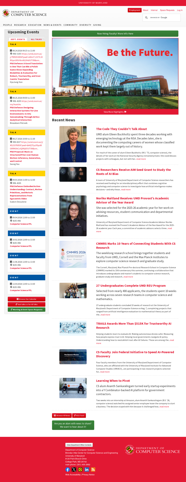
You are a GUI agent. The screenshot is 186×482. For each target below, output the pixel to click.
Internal (154, 10)
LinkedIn (87, 469)
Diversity (85, 25)
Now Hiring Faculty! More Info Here (115, 33)
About (145, 10)
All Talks (36, 39)
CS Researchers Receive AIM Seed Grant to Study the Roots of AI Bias (133, 172)
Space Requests (167, 10)
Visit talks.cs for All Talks (27, 304)
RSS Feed (80, 415)
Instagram (80, 469)
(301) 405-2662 (83, 464)
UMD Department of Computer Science (24, 13)
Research (20, 25)
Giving (97, 25)
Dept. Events (19, 39)
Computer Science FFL (21, 224)
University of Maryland (93, 3)
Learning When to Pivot (113, 381)
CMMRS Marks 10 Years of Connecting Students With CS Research (136, 245)
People (7, 25)
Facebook (67, 469)
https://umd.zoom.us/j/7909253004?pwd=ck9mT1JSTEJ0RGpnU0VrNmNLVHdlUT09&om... (26, 57)
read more (141, 158)
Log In (180, 10)
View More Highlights (114, 111)
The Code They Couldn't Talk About (121, 129)
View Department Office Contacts (79, 445)
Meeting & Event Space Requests (27, 309)
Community (70, 25)
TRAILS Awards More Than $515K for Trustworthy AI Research (133, 325)
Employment (134, 10)
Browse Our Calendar (27, 299)
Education (34, 25)
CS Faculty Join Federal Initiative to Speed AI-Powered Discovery (135, 354)
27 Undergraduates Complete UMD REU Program (131, 285)
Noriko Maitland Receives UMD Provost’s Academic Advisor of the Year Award (132, 200)
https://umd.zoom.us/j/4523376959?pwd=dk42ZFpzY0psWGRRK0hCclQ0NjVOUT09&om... (26, 145)
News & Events (53, 25)
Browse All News (63, 415)
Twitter (74, 469)
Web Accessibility (72, 474)
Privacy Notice (88, 474)
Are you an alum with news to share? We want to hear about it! (73, 425)
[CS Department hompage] (152, 449)
